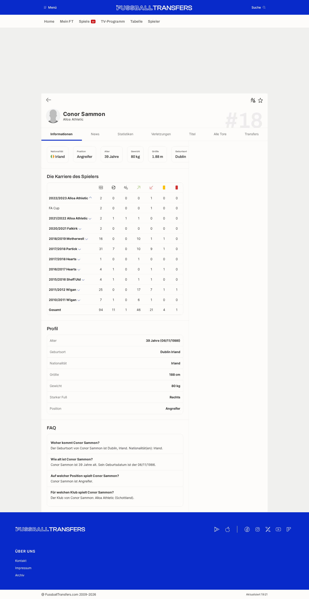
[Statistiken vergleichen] (253, 100)
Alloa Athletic (73, 119)
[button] (50, 7)
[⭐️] (260, 100)
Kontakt (20, 561)
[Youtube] (278, 529)
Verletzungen (161, 134)
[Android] (217, 529)
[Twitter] (267, 529)
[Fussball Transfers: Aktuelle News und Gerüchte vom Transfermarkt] (154, 7)
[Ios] (227, 529)
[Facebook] (247, 529)
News (95, 134)
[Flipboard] (288, 529)
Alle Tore (220, 134)
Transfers (252, 134)
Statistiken (125, 134)
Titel (192, 134)
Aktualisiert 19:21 (257, 594)
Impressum (23, 568)
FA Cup (54, 208)
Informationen (61, 134)
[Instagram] (257, 529)
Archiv (19, 575)
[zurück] (48, 100)
